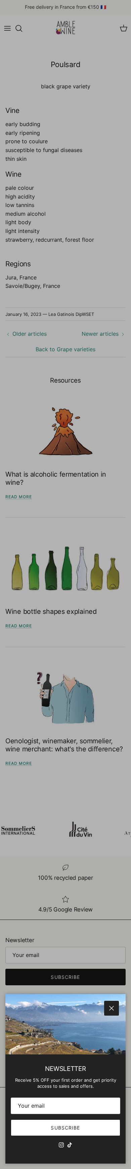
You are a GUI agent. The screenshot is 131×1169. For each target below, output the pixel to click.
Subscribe (65, 1128)
